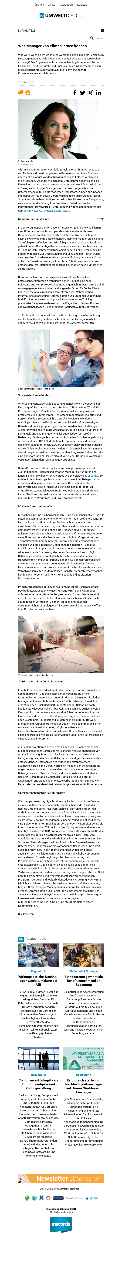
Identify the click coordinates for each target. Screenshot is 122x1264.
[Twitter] (83, 93)
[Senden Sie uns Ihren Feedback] (21, 93)
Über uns (39, 4)
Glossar (52, 4)
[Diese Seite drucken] (27, 93)
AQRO (94, 475)
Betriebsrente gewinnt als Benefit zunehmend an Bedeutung (83, 981)
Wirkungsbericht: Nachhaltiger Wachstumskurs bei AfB (38, 981)
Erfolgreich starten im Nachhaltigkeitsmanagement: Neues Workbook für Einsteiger (84, 1086)
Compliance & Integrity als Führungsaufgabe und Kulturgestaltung (38, 1084)
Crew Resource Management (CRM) (48, 210)
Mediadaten (66, 4)
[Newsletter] (61, 1178)
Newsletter (82, 4)
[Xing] (91, 93)
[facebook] (75, 93)
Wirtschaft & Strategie (83, 971)
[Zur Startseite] (61, 15)
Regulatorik (38, 971)
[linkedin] (99, 93)
